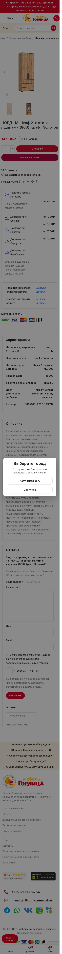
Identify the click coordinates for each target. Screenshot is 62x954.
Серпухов (29, 489)
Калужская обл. (30, 480)
